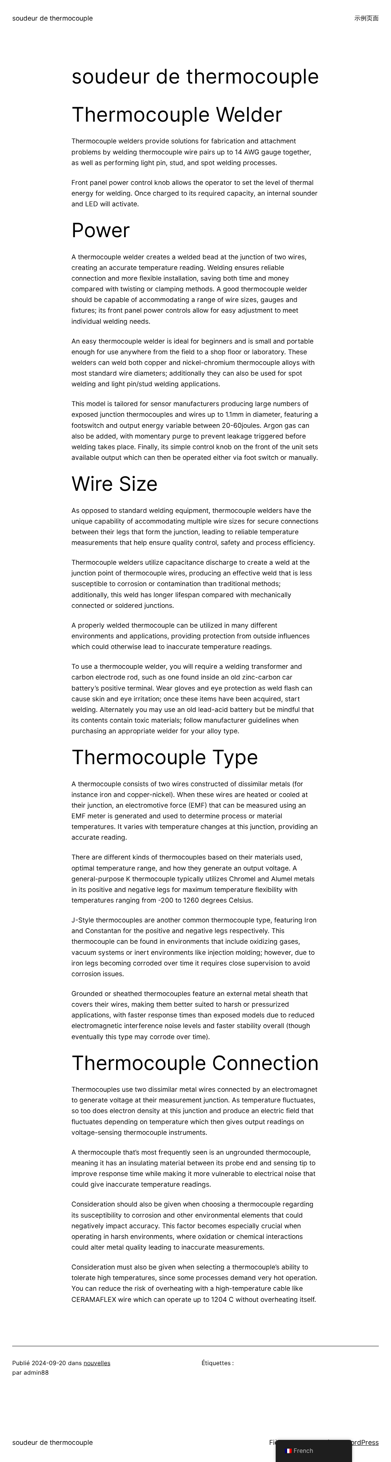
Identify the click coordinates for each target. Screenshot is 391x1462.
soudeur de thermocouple (52, 18)
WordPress (361, 1442)
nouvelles (97, 1363)
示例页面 (366, 18)
